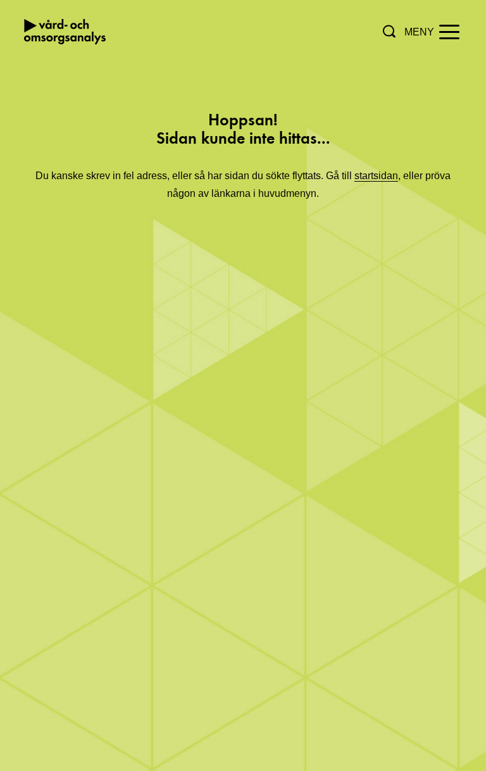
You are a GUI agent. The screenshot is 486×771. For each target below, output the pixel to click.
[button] (389, 31)
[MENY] (449, 31)
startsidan (376, 175)
